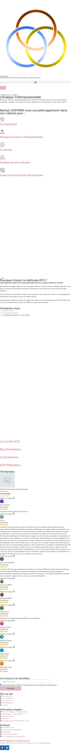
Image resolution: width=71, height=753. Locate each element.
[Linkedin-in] (7, 747)
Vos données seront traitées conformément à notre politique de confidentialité (29, 685)
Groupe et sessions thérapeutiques (21, 137)
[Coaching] (2, 144)
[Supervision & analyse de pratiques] (2, 170)
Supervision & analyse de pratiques (21, 175)
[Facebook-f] (2, 747)
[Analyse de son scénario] (2, 157)
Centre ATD (4, 76)
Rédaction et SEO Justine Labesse (39, 743)
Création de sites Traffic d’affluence (12, 743)
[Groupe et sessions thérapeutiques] (2, 132)
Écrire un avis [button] (4, 496)
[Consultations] (2, 119)
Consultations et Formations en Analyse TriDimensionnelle (20, 78)
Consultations (8, 124)
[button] (35, 82)
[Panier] (3, 88)
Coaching (6, 149)
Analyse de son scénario (15, 162)
